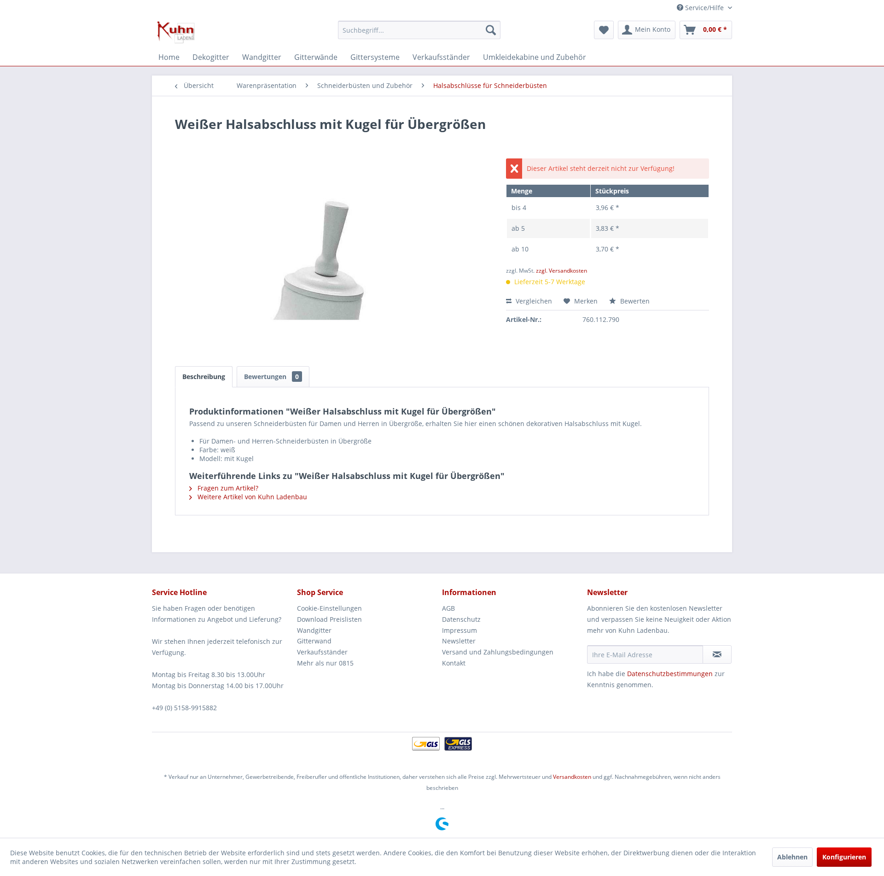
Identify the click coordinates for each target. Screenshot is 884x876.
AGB (448, 608)
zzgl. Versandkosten (561, 270)
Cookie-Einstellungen (329, 608)
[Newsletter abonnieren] (717, 654)
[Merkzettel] (604, 30)
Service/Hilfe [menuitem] (704, 7)
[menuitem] (419, 30)
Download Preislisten (329, 619)
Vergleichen (533, 301)
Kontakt (453, 663)
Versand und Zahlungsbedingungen (497, 652)
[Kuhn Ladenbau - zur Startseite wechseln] (176, 32)
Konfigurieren (844, 857)
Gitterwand (314, 641)
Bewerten (634, 301)
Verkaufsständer (322, 652)
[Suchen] (490, 30)
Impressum (459, 630)
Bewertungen (271, 376)
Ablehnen (792, 857)
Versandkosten (572, 777)
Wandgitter (314, 630)
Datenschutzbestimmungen (670, 673)
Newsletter (459, 641)
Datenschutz (461, 619)
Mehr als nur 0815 (325, 663)
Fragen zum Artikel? (227, 488)
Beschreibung (203, 376)
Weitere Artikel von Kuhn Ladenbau (251, 496)
